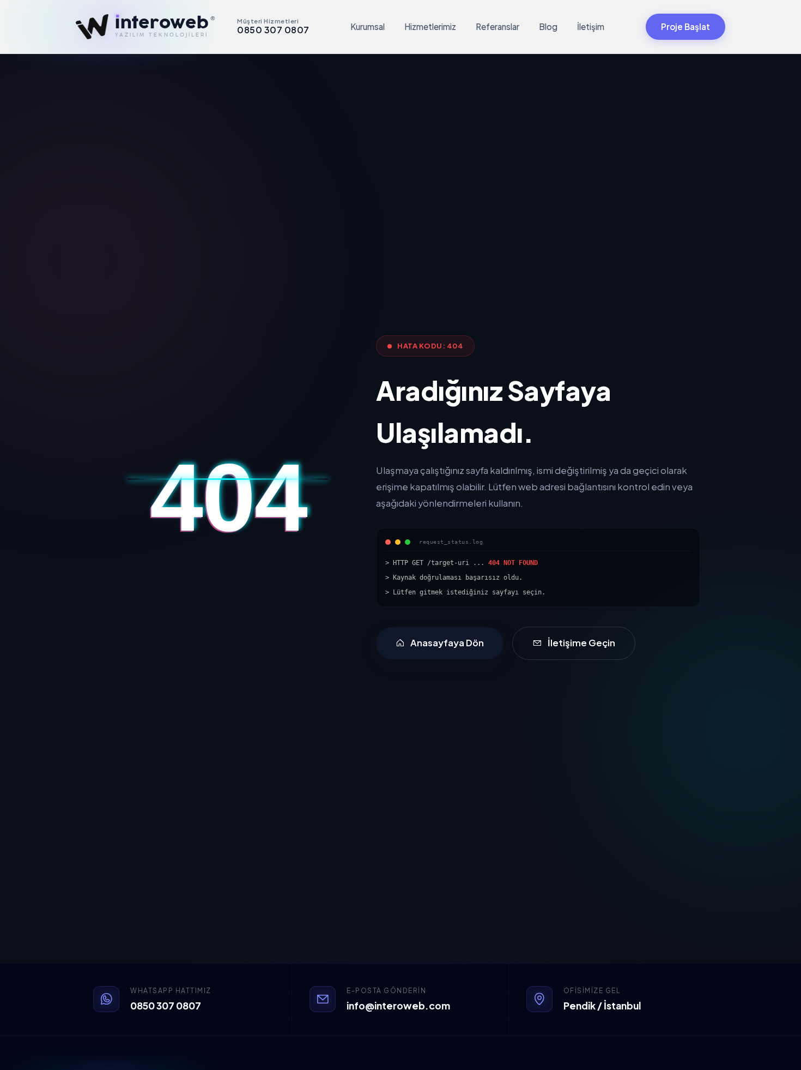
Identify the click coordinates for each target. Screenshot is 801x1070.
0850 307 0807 (165, 1006)
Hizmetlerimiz (430, 26)
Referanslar (497, 26)
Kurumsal (367, 26)
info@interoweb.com (398, 1006)
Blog (548, 26)
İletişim (590, 26)
